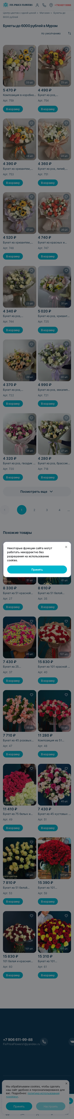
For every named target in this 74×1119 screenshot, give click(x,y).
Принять (37, 569)
